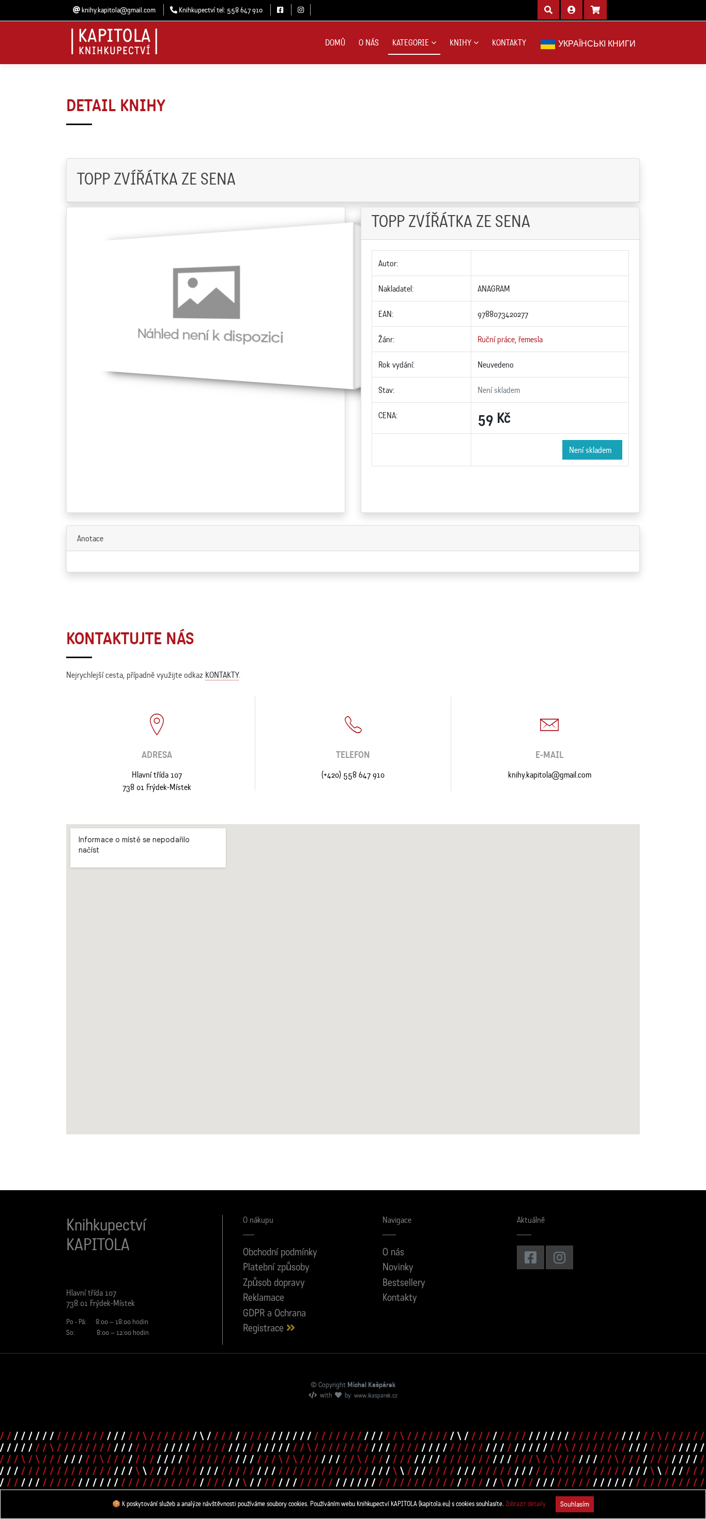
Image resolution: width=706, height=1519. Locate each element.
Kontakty (399, 1298)
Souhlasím (574, 1504)
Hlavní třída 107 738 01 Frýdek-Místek (156, 780)
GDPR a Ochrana (274, 1314)
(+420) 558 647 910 (353, 774)
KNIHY (460, 42)
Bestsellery (403, 1283)
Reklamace (263, 1298)
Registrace (264, 1329)
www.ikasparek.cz (375, 1396)
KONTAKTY (509, 42)
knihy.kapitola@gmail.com (549, 774)
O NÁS (369, 42)
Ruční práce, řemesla (510, 339)
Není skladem (592, 450)
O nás (393, 1253)
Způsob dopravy (274, 1283)
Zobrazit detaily (525, 1503)
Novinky (397, 1268)
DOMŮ (335, 42)
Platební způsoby (276, 1268)
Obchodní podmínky (280, 1253)
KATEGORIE (410, 42)
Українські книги (596, 43)
